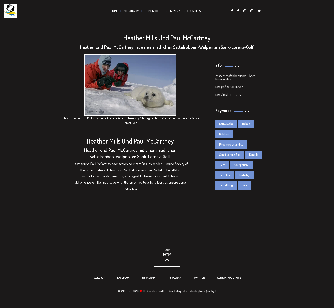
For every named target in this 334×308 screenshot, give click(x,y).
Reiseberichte (154, 11)
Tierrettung (226, 185)
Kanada (253, 155)
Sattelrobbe (226, 124)
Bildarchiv (131, 11)
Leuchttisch (195, 11)
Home (114, 11)
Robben (224, 134)
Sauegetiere (241, 165)
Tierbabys (244, 175)
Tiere (222, 165)
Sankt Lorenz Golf (229, 155)
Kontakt (176, 11)
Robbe (246, 124)
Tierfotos (224, 175)
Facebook (99, 277)
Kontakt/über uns (229, 277)
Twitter (199, 277)
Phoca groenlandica (231, 144)
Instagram (148, 277)
